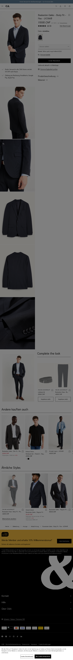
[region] (36, 653)
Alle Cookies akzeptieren (43, 656)
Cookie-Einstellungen (27, 656)
